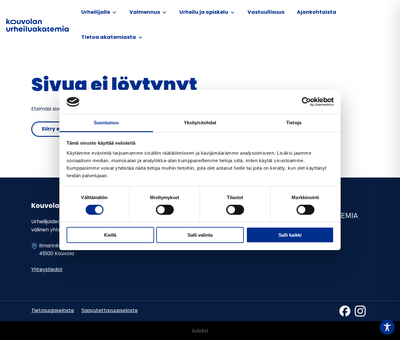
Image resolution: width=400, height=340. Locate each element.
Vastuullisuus (266, 12)
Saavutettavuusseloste (110, 311)
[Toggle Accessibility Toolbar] (387, 327)
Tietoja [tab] (293, 122)
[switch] (165, 210)
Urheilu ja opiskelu (203, 12)
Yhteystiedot (46, 270)
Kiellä (110, 235)
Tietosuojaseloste (52, 311)
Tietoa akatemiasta (108, 37)
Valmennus (144, 12)
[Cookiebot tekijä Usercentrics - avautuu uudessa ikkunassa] (306, 101)
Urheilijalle (95, 12)
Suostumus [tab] (106, 122)
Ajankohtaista (316, 12)
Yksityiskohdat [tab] (200, 122)
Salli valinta (200, 235)
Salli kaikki (290, 235)
